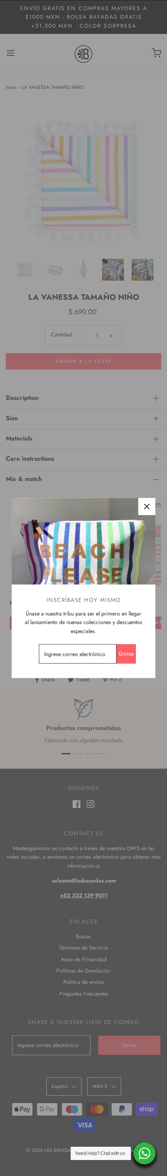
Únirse (126, 654)
